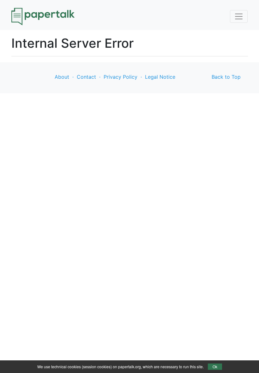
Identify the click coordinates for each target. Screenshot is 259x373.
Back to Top (226, 77)
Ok (215, 366)
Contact (86, 77)
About (62, 77)
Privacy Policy (120, 77)
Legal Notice (160, 77)
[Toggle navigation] (239, 16)
